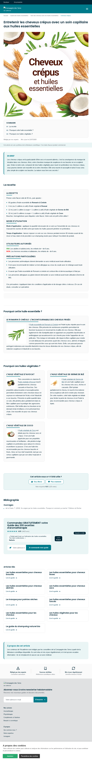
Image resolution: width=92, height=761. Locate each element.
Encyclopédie (18, 2)
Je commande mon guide (38, 548)
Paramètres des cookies (29, 756)
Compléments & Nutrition (12, 717)
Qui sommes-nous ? (10, 730)
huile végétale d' (24, 382)
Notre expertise (8, 733)
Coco (34, 430)
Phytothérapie (8, 714)
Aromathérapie (8, 711)
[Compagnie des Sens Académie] (16, 9)
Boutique (6, 2)
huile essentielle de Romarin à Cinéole (44, 325)
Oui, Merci (38, 482)
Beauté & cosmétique (11, 720)
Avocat (32, 382)
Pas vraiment (56, 482)
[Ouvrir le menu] (87, 9)
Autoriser (10, 756)
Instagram (7, 736)
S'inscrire (39, 699)
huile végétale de (69, 379)
